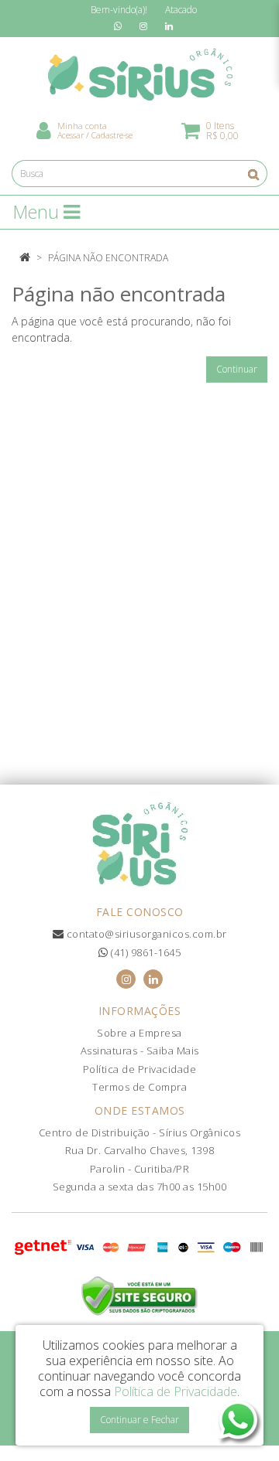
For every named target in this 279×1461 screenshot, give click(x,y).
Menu (38, 211)
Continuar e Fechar (139, 1419)
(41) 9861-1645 (144, 952)
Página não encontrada (108, 257)
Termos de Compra (139, 1087)
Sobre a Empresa (139, 1033)
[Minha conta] (43, 129)
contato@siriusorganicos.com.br (145, 934)
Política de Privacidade (140, 1069)
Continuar (236, 369)
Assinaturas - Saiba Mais (140, 1050)
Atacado (181, 9)
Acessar (70, 135)
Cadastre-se (112, 135)
